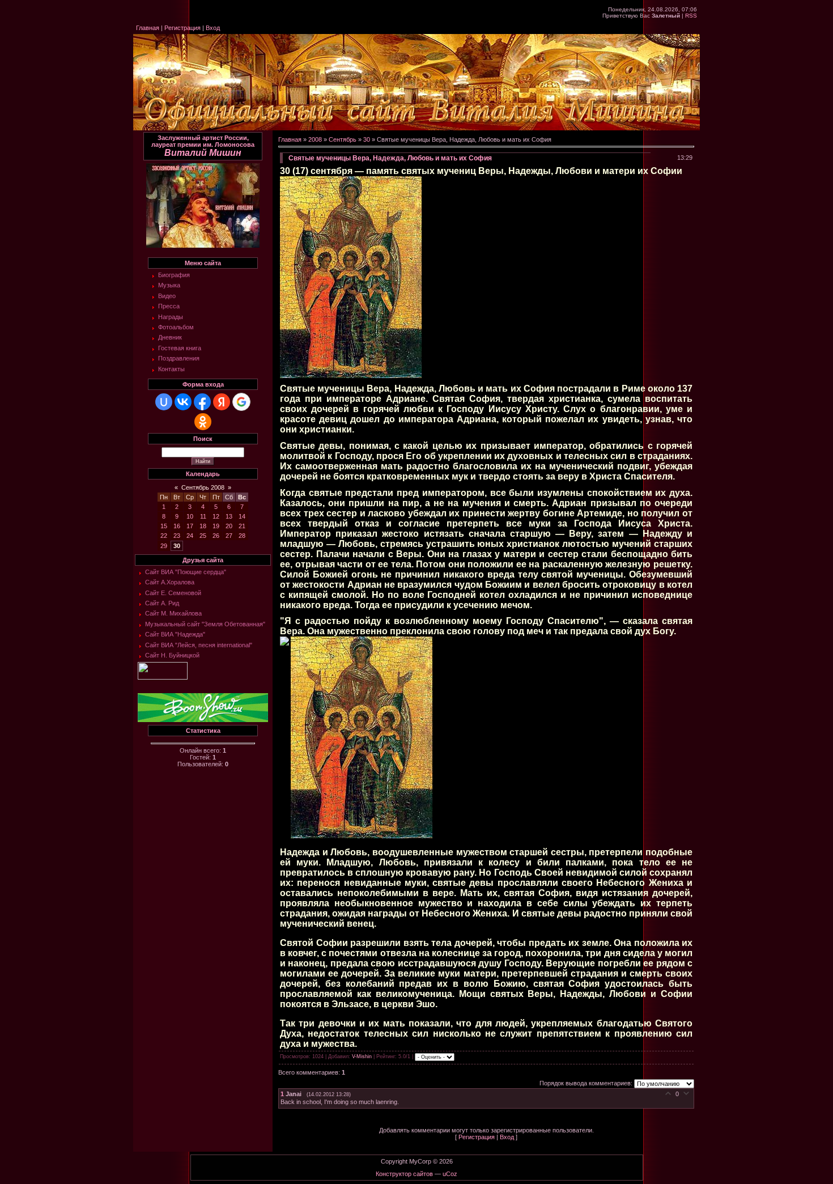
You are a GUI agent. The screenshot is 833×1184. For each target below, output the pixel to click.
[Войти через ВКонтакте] (183, 401)
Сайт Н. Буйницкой (172, 655)
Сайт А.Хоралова (169, 582)
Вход (213, 27)
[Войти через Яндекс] (221, 401)
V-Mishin (362, 1057)
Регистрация (182, 27)
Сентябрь (342, 139)
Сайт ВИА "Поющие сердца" (185, 571)
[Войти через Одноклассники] (202, 421)
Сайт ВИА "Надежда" (175, 634)
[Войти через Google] (241, 402)
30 (176, 545)
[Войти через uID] (163, 401)
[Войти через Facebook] (202, 401)
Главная (147, 27)
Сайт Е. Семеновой (173, 592)
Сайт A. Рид (162, 603)
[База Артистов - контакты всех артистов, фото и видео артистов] (163, 677)
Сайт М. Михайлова (173, 613)
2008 (315, 139)
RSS (691, 15)
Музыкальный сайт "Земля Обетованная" (205, 624)
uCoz (450, 1173)
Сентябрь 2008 (202, 487)
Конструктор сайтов (404, 1173)
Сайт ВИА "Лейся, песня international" (198, 645)
